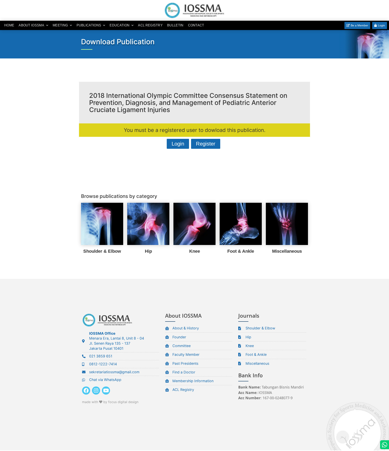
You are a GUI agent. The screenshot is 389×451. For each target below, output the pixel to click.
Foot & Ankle (240, 251)
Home (9, 25)
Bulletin (175, 25)
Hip (148, 251)
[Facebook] (86, 390)
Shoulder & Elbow (102, 251)
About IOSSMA (31, 25)
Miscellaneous (287, 251)
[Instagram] (96, 390)
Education (119, 25)
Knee (194, 251)
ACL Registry (150, 25)
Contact (196, 25)
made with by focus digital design (110, 402)
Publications (89, 25)
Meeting (60, 25)
